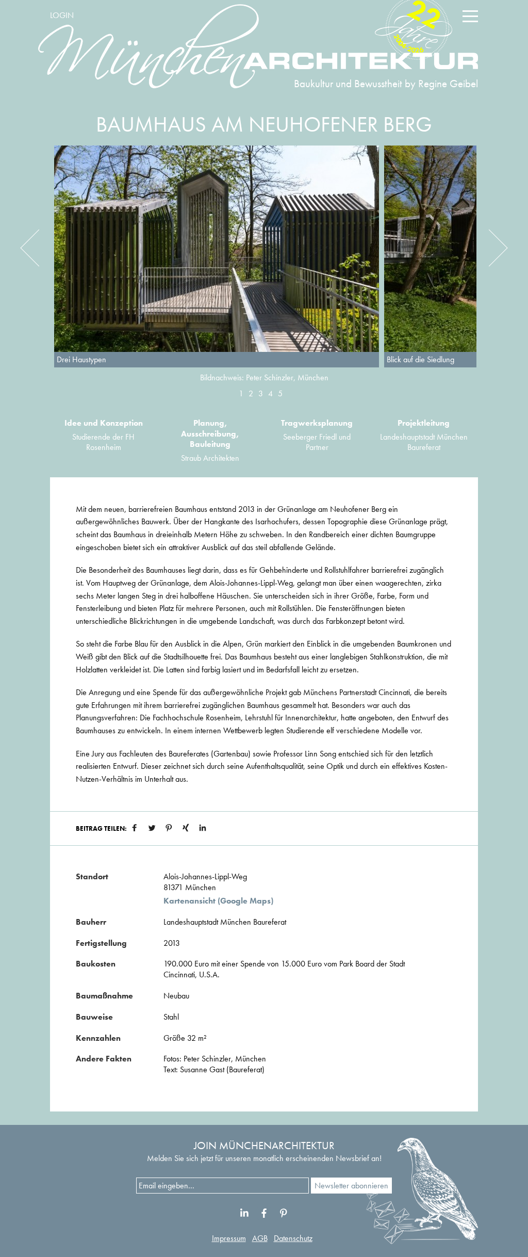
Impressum (229, 1238)
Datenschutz (293, 1238)
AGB (260, 1238)
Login (62, 15)
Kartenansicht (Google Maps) (218, 901)
